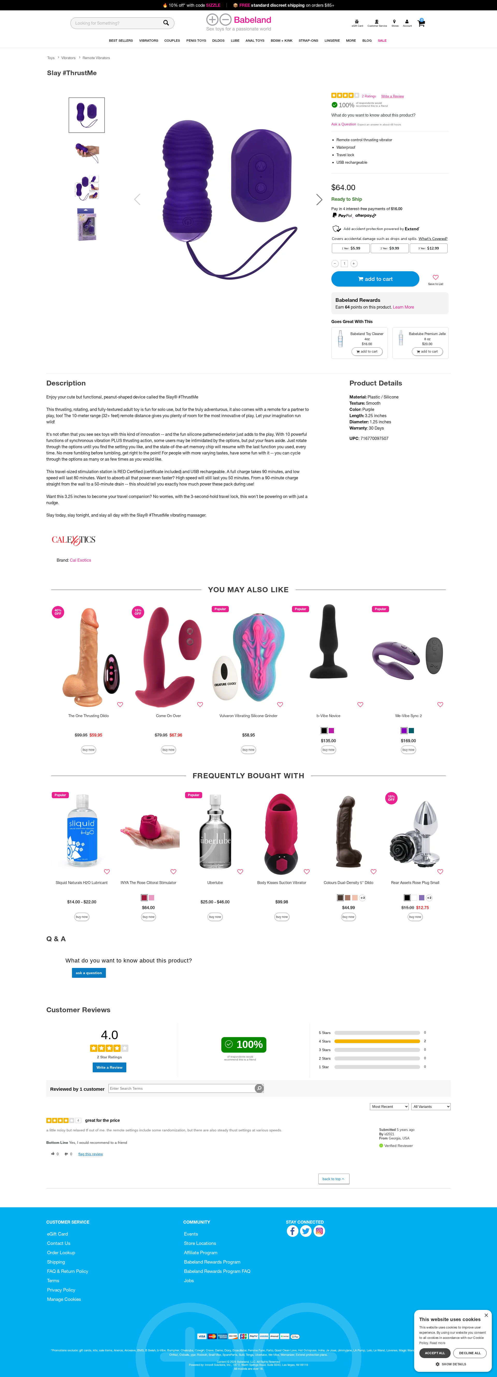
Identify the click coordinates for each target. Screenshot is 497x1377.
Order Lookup (61, 1252)
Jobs (189, 1280)
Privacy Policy (61, 1290)
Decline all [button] (470, 1353)
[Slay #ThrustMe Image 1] (228, 199)
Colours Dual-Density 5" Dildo (348, 882)
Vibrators (68, 58)
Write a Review (392, 96)
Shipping (56, 1262)
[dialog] (453, 1341)
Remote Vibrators (96, 58)
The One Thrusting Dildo (88, 716)
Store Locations (200, 1243)
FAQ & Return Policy (67, 1271)
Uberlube (215, 882)
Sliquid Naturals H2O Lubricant (82, 882)
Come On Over (168, 716)
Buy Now (88, 750)
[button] (319, 199)
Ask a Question (343, 124)
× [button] (486, 1315)
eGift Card (57, 1234)
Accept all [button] (435, 1353)
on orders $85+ (283, 5)
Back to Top (332, 1179)
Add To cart (379, 279)
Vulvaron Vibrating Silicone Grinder (248, 716)
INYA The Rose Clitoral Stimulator (148, 882)
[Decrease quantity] (334, 263)
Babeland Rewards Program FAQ (217, 1271)
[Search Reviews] (259, 1088)
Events (191, 1234)
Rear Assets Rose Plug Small (415, 882)
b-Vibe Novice (328, 716)
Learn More (403, 307)
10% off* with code (191, 5)
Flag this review (90, 1154)
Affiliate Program (200, 1252)
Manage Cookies (64, 1299)
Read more (437, 1343)
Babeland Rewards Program (212, 1262)
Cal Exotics (80, 560)
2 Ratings (369, 96)
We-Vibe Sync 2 (408, 716)
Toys (51, 58)
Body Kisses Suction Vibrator (281, 882)
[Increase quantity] (353, 263)
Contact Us (58, 1243)
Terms (53, 1280)
